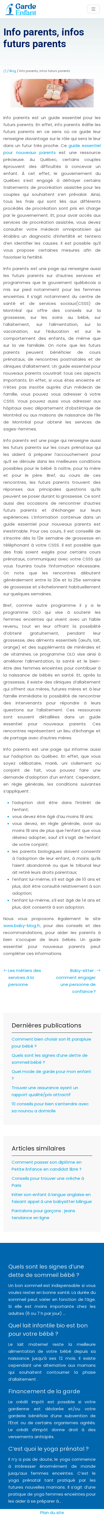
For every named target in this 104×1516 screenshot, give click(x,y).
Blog (12, 71)
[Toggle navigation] (93, 9)
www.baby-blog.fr (21, 925)
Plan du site (52, 1512)
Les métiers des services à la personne (24, 977)
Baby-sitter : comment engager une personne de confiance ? (76, 981)
